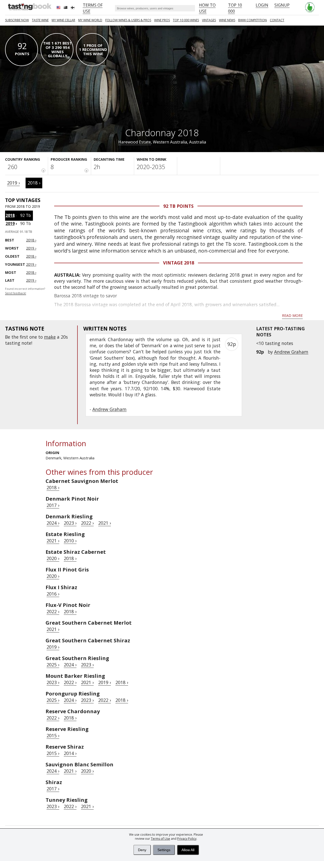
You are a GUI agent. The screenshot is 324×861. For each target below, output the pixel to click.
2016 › (53, 594)
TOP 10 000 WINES (186, 20)
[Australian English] (66, 8)
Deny (142, 850)
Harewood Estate (134, 142)
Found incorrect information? (25, 291)
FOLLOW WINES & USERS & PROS (128, 20)
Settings (163, 850)
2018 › (34, 183)
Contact (277, 20)
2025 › (53, 665)
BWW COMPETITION (252, 20)
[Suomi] (73, 8)
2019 (10, 223)
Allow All (187, 850)
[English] (59, 8)
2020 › (53, 558)
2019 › (13, 183)
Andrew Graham (291, 352)
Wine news (227, 20)
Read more (292, 315)
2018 (10, 215)
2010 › (70, 541)
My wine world (90, 20)
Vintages (209, 20)
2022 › (87, 523)
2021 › (104, 523)
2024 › (53, 523)
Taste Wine (40, 20)
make (50, 337)
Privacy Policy (186, 838)
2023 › (70, 523)
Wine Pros (162, 20)
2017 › (53, 505)
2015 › (53, 735)
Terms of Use (160, 838)
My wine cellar (63, 20)
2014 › (70, 753)
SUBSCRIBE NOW (17, 20)
